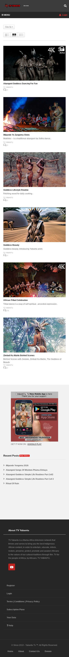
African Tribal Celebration (15, 300)
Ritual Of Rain (12, 483)
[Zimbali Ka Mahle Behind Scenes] (34, 335)
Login (64, 15)
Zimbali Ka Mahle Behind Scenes (18, 355)
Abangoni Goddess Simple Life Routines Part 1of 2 (30, 479)
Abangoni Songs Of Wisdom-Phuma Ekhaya (26, 470)
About (21, 651)
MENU (7, 15)
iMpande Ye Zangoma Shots (16, 135)
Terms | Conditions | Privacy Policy (23, 601)
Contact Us (34, 651)
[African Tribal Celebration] (34, 279)
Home (10, 651)
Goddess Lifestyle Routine (15, 190)
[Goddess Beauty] (34, 224)
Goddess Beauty (11, 245)
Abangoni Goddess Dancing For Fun (20, 83)
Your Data (11, 617)
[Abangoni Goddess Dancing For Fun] (34, 63)
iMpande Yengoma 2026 (17, 465)
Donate (48, 651)
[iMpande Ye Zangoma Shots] (34, 114)
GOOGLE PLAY (34, 444)
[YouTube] (11, 567)
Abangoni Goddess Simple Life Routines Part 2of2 (29, 474)
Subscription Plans (16, 609)
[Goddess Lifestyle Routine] (34, 169)
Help (10, 625)
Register (11, 585)
